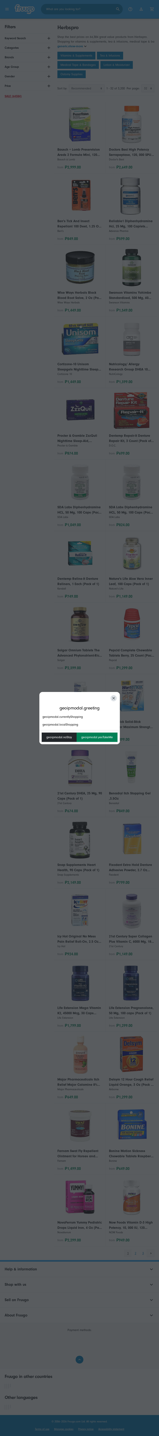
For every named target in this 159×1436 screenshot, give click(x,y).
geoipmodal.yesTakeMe (97, 737)
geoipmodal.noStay (59, 737)
